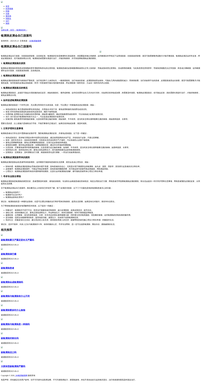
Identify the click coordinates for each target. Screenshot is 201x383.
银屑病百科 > (21, 30)
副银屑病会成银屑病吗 (12, 282)
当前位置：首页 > (8, 30)
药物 (7, 11)
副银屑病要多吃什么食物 (13, 310)
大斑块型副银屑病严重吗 (13, 366)
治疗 (7, 21)
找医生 (8, 18)
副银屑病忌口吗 (8, 352)
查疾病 (8, 16)
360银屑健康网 (35, 41)
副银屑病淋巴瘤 (8, 254)
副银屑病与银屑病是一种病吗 (15, 324)
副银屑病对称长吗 (10, 338)
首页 (7, 6)
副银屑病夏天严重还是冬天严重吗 (17, 240)
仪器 (7, 14)
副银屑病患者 (7, 268)
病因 (7, 23)
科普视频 (9, 9)
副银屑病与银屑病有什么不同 (15, 296)
